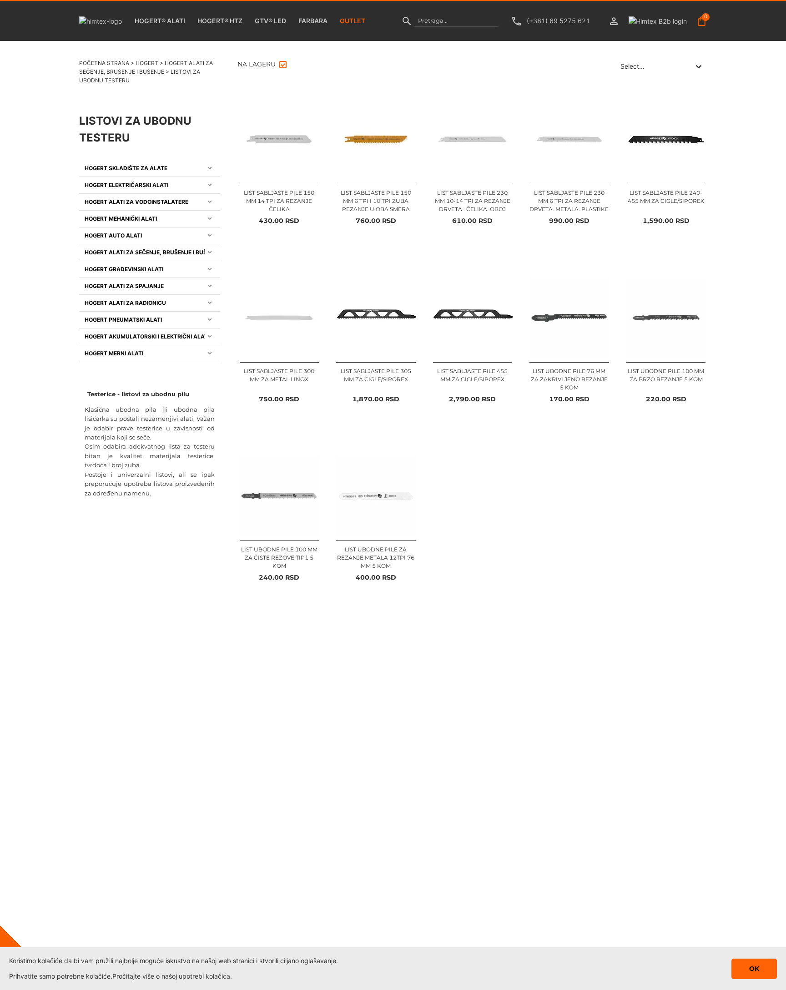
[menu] (149, 261)
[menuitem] (149, 168)
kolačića (218, 976)
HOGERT (147, 63)
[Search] (407, 21)
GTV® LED (270, 21)
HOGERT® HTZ (219, 21)
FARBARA (313, 21)
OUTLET (352, 21)
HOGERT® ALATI (160, 21)
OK (754, 969)
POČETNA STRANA (104, 63)
